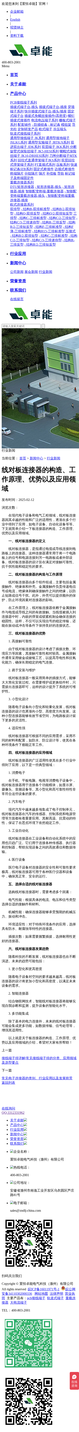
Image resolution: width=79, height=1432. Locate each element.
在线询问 (8, 1108)
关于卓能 (18, 84)
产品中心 (18, 93)
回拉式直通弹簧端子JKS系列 (39, 160)
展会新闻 (31, 272)
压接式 (71, 231)
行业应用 (18, 253)
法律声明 (56, 1293)
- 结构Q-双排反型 (27, 213)
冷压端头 (60, 129)
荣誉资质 (18, 281)
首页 (14, 75)
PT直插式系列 (45, 164)
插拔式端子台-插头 (24, 107)
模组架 (66, 124)
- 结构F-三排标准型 (48, 227)
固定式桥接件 (43, 169)
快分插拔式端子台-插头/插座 (45, 111)
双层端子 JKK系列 (56, 147)
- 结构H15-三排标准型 (48, 231)
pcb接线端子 (36, 1298)
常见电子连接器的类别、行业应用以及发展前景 (37, 1078)
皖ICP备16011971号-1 (43, 1289)
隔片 (42, 173)
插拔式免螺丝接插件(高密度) (45, 116)
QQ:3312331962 (13, 1112)
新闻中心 (18, 263)
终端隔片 (17, 173)
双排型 (15, 209)
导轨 (60, 173)
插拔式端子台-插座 (53, 107)
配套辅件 (24, 124)
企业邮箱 (17, 11)
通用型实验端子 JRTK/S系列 (49, 142)
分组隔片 (31, 173)
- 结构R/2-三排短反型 (40, 244)
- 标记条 (54, 124)
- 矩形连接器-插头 (48, 187)
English (15, 19)
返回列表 (8, 1082)
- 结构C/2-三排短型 (61, 218)
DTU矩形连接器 (22, 187)
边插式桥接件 (65, 169)
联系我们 (18, 290)
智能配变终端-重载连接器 (44, 191)
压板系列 (63, 164)
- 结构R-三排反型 (53, 222)
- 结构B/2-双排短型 (24, 235)
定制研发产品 (28, 129)
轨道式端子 (55, 1298)
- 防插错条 (39, 124)
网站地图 (41, 1293)
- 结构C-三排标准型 (32, 218)
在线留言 (17, 299)
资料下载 (17, 35)
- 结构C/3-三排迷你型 (46, 240)
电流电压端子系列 (44, 120)
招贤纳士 (17, 27)
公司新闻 (17, 272)
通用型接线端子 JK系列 (27, 138)
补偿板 (51, 173)
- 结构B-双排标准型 (35, 209)
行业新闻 (45, 272)
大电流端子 (18, 1302)
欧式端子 (45, 129)
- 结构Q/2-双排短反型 (56, 213)
